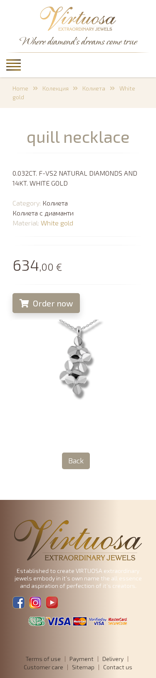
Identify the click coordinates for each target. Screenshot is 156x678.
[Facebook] (18, 602)
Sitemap (83, 667)
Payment (81, 658)
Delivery (113, 658)
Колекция (55, 88)
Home (20, 88)
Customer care (43, 667)
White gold (57, 223)
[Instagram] (35, 602)
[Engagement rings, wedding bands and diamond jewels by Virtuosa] (78, 19)
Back (76, 460)
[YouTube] (52, 602)
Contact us (117, 667)
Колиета (93, 88)
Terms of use (43, 658)
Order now (52, 303)
